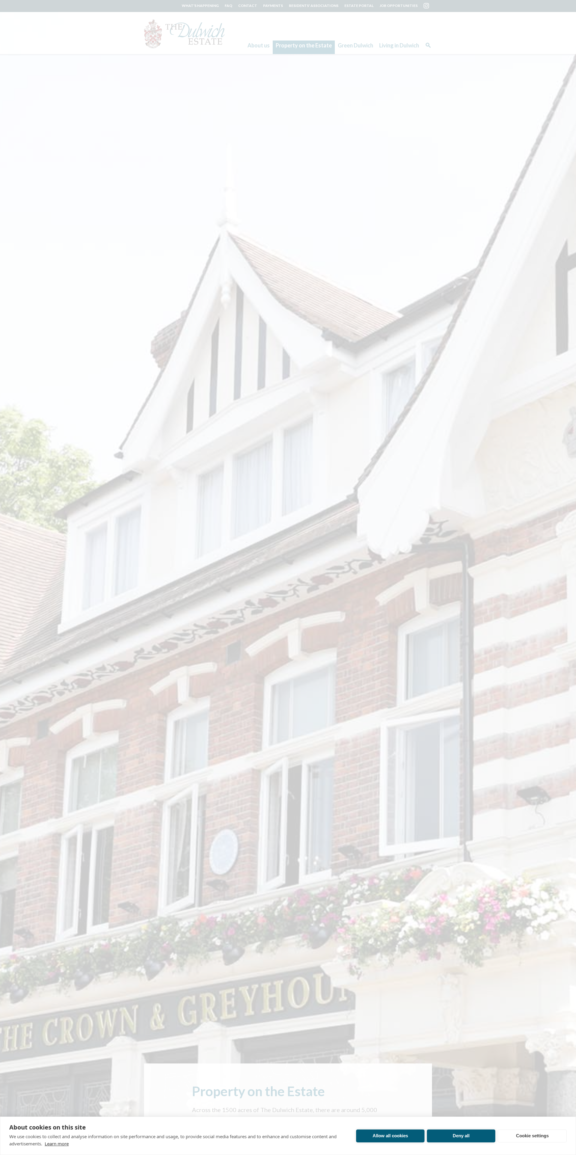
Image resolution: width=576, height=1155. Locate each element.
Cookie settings (532, 1135)
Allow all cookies (390, 1135)
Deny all (461, 1135)
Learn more (57, 1144)
